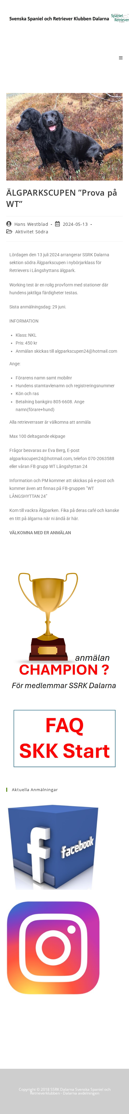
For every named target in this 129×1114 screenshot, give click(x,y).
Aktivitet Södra (32, 232)
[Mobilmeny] (121, 58)
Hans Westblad (31, 224)
